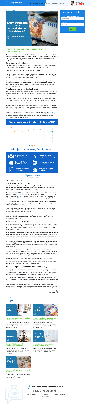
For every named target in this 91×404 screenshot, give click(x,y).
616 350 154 (80, 4)
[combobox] (72, 18)
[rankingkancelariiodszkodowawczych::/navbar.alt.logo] (30, 3)
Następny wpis (10, 297)
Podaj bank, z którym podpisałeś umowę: (70, 16)
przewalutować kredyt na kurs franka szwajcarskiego (27, 198)
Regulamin (45, 394)
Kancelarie (36, 3)
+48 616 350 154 (50, 391)
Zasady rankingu (31, 394)
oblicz (72, 29)
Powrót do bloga (11, 10)
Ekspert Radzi (45, 3)
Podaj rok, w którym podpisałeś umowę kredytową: (72, 22)
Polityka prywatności (59, 394)
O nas (62, 3)
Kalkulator (55, 3)
